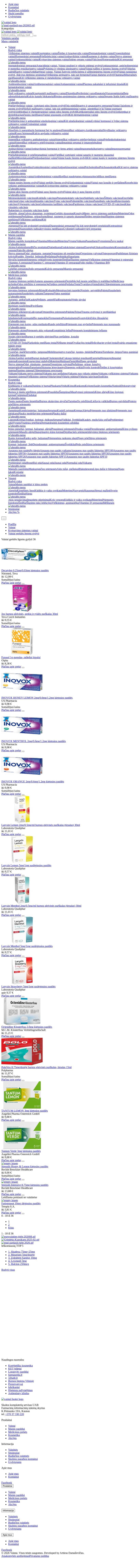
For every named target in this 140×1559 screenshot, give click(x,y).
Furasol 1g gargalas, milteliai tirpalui (20, 657)
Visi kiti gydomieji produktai (34, 225)
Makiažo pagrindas (18, 469)
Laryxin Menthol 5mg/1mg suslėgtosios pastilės (27, 946)
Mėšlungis (108, 502)
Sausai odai (48, 462)
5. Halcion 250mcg (18, 1264)
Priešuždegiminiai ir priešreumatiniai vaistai (31, 154)
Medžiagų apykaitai (86, 361)
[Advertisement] (27, 1292)
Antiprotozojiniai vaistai (21, 176)
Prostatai (25, 367)
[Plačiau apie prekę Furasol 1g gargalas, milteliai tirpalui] (22, 654)
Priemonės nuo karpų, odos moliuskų (28, 324)
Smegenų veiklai (36, 259)
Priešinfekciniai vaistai (52, 56)
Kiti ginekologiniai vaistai (78, 121)
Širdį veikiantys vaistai (20, 93)
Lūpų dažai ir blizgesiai (105, 469)
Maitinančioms (68, 361)
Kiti (44, 219)
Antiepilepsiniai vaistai (45, 167)
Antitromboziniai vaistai (21, 84)
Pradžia (12, 524)
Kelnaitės (51, 290)
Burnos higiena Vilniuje (21, 1381)
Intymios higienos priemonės (23, 290)
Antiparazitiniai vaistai (27, 59)
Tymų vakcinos (62, 201)
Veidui (64, 385)
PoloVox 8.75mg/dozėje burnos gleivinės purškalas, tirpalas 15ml (36, 1067)
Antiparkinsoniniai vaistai (71, 167)
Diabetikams (54, 247)
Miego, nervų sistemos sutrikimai (100, 213)
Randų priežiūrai (57, 324)
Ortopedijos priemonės (53, 311)
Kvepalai (18, 472)
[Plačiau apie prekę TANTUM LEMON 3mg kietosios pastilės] (22, 1107)
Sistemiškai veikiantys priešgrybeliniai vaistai (79, 139)
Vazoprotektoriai (114, 93)
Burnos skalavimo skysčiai (53, 401)
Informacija (8, 1510)
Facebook (6, 1482)
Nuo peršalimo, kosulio (66, 336)
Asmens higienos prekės (21, 281)
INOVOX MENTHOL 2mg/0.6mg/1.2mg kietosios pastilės (33, 741)
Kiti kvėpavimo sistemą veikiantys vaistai (65, 185)
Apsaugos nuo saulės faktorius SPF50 (47, 453)
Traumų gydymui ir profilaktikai (98, 311)
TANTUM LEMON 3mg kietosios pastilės (24, 1110)
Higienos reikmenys (19, 311)
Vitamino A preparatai (20, 262)
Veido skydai (79, 299)
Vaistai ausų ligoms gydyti (50, 191)
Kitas (11, 1227)
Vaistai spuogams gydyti (56, 114)
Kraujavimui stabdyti (38, 361)
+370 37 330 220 (14, 1414)
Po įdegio (35, 450)
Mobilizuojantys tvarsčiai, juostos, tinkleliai (71, 352)
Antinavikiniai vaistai (75, 56)
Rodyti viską (15, 50)
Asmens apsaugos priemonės (49, 281)
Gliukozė (99, 247)
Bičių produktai (39, 247)
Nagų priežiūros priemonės (92, 438)
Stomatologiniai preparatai (22, 65)
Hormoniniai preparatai (27, 56)
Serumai (57, 419)
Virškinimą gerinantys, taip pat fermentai (68, 74)
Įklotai (42, 290)
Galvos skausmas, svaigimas (39, 213)
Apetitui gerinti (23, 358)
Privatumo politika (39, 1556)
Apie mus (13, 4)
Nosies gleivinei (16, 336)
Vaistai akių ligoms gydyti (22, 191)
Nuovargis (78, 490)
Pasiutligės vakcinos (104, 201)
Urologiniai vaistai (36, 124)
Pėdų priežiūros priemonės (90, 444)
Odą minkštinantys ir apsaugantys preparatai (89, 105)
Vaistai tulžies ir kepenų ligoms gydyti (105, 68)
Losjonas (69, 410)
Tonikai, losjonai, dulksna (39, 419)
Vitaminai (119, 74)
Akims (11, 247)
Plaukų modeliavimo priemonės (35, 413)
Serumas (52, 410)
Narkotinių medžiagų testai (42, 342)
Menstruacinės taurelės (68, 290)
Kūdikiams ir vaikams (20, 385)
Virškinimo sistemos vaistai (22, 53)
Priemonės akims (17, 330)
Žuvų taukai (116, 241)
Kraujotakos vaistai (47, 53)
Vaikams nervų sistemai (30, 373)
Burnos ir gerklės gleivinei (39, 336)
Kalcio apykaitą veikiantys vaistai (51, 133)
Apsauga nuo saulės (19, 450)
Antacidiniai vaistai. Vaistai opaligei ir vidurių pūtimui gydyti (69, 65)
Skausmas (89, 490)
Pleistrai (98, 352)
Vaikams (81, 241)
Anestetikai (14, 167)
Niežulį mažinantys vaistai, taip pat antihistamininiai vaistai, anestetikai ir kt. (63, 108)
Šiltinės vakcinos (113, 198)
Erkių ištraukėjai (99, 318)
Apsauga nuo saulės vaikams (55, 450)
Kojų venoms (57, 499)
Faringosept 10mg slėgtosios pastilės (20, 1203)
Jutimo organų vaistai (80, 59)
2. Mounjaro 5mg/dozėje (21, 1254)
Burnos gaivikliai (119, 401)
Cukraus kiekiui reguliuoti (77, 358)
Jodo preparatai (37, 268)
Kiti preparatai (125, 59)
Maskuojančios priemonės (43, 469)
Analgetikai (26, 167)
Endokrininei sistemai (73, 247)
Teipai (78, 311)
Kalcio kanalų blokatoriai (40, 96)
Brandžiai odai (34, 462)
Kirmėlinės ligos (25, 490)
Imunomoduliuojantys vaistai (95, 148)
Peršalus (69, 284)
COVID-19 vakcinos (113, 204)
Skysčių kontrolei (17, 259)
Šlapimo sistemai (80, 259)
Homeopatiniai (110, 59)
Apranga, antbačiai (18, 299)
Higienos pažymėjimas (20, 1390)
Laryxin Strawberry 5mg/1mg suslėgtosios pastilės (28, 986)
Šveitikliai (70, 444)
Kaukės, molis (90, 419)
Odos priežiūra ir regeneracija (33, 284)
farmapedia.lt (15, 1374)
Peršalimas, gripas (31, 216)
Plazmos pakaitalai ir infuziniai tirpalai (103, 84)
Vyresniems (104, 241)
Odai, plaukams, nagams (37, 253)
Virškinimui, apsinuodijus (65, 502)
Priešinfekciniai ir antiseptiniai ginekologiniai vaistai (36, 121)
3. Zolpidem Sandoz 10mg (22, 1257)
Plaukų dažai (59, 413)
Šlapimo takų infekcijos (39, 502)
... (4, 518)
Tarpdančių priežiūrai (79, 401)
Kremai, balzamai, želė (20, 444)
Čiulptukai (21, 395)
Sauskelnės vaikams (32, 293)
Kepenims (120, 247)
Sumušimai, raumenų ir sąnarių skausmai (63, 216)
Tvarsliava (86, 284)
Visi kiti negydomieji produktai (91, 225)
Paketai (105, 290)
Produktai (7, 1486)
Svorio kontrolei (53, 259)
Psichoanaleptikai (109, 167)
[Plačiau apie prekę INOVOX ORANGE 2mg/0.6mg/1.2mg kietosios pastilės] (22, 778)
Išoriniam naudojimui (19, 305)
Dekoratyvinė (128, 385)
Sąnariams (73, 256)
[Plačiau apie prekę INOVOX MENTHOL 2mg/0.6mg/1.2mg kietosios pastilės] (22, 738)
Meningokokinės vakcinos (22, 198)
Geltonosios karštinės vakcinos (56, 204)
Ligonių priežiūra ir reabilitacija (96, 281)
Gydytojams (14, 16)
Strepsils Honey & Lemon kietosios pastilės (24, 1166)
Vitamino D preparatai (67, 262)
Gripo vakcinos (26, 201)
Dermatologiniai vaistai (101, 53)
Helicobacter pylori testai (104, 342)
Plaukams (56, 385)
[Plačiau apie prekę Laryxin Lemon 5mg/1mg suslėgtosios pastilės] (22, 862)
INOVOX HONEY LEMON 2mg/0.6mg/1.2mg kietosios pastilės (37, 697)
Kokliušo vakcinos (47, 198)
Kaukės (33, 299)
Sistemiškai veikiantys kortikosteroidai (82, 130)
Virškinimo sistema (37, 376)
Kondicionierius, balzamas (33, 410)
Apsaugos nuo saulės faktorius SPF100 (92, 450)
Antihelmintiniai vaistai (46, 176)
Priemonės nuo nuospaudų (106, 324)
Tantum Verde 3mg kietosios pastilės (21, 1151)
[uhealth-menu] (17, 62)
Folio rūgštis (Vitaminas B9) (94, 262)
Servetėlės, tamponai (36, 352)
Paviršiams (37, 305)
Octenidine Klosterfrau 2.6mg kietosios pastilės (26, 1026)
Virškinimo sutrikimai (30, 219)
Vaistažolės (98, 284)
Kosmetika (14, 379)
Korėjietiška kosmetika (20, 1365)
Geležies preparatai (18, 268)
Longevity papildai (18, 1371)
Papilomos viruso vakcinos (87, 204)
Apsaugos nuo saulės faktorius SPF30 (88, 453)
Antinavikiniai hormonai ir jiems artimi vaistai (55, 148)
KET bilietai (15, 1368)
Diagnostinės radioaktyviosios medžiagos (41, 228)
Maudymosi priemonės (82, 392)
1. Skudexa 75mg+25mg (21, 1251)
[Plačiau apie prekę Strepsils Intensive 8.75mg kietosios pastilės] (9, 1181)
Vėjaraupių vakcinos (29, 204)
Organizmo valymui (91, 253)
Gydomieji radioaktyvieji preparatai (82, 228)
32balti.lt (13, 1377)
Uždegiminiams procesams (118, 284)
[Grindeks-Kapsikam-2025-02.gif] (20, 1239)
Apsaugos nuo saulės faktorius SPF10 (86, 456)
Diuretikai (71, 93)
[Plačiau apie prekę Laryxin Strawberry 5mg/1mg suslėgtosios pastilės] (22, 983)
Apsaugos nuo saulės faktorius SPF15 (46, 456)
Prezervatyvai (15, 1384)
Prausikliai (53, 392)
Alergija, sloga (16, 213)
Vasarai (12, 478)
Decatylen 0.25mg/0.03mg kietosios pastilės (25, 570)
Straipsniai (13, 509)
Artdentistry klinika (18, 1393)
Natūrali (116, 385)
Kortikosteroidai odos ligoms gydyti (95, 111)
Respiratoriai (65, 299)
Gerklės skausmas (64, 213)
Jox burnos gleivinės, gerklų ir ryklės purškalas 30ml (29, 613)
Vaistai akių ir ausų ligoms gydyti (82, 191)
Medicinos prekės (17, 275)
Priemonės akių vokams (39, 330)
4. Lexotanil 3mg (17, 1260)
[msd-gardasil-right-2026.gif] (17, 1242)
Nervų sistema (16, 364)
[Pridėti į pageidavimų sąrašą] (23, 583)
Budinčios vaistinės (18, 10)
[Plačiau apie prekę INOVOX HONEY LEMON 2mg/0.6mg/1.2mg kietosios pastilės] (22, 694)
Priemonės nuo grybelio (79, 324)
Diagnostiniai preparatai (62, 225)
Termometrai (55, 318)
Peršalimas (51, 256)
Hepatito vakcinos (44, 201)
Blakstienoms (86, 469)
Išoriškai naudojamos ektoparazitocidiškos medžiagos (87, 176)
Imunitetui (109, 247)
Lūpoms (12, 419)
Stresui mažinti (102, 490)
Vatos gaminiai (62, 293)
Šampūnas (64, 392)
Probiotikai (62, 256)
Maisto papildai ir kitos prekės (31, 484)
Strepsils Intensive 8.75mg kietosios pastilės (24, 1184)
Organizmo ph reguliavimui (65, 253)
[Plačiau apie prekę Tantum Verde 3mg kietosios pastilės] (22, 1148)
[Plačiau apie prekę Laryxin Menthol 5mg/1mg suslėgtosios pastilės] (22, 943)
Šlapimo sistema (24, 370)
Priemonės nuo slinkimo (103, 410)
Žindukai (32, 395)
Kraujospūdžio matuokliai (35, 318)
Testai (77, 284)
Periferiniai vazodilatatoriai (91, 93)
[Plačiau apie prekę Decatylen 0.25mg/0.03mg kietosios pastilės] (22, 567)
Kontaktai (13, 7)
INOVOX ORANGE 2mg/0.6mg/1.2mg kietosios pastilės (32, 781)
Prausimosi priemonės (63, 429)
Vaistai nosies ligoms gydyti (23, 182)
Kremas (78, 410)
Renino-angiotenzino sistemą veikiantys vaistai (79, 96)
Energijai (89, 247)
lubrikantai (14, 1387)
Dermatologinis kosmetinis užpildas (60, 422)
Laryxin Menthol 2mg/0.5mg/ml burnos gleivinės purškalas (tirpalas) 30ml (41, 905)
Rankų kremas (16, 438)
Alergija (12, 490)
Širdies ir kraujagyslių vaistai (73, 53)
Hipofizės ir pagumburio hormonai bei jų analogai (35, 130)
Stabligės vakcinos (94, 198)
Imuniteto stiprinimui (38, 499)
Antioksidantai (23, 247)
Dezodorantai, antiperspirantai (106, 429)
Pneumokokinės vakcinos (70, 198)
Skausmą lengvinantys (53, 367)
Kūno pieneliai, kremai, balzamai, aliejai (29, 429)
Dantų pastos (15, 401)
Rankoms (80, 385)
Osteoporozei (109, 253)
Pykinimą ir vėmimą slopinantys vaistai (64, 68)
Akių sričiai (104, 419)
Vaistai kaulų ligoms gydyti (72, 158)
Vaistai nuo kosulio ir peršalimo (108, 182)
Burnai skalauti (40, 358)
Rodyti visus (8, 1269)
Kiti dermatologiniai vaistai (83, 114)
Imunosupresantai (120, 148)
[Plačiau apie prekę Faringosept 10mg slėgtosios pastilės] (9, 1200)
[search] (35, 35)
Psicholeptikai (92, 167)
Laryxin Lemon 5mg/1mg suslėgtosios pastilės (26, 865)
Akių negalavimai (17, 499)
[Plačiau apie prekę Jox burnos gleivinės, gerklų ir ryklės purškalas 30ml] (22, 610)
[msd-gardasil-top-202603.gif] (18, 25)
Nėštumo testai (64, 342)
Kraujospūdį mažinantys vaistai (49, 93)
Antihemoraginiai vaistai (47, 84)
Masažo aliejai (27, 432)
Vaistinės (13, 1449)
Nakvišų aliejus (25, 250)
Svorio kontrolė (91, 367)
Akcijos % (13, 512)
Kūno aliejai (101, 392)
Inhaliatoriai (14, 318)
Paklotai (70, 311)
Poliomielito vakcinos (82, 201)
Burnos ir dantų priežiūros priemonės (28, 392)
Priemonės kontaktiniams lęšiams (89, 330)
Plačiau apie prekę (11, 582)
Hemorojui (106, 358)
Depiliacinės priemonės (76, 432)
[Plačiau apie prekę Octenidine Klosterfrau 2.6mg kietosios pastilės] (22, 1023)
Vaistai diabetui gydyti (102, 74)
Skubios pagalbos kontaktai (23, 1459)
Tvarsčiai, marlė (16, 352)
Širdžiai (66, 259)
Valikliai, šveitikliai (72, 419)
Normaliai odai (75, 462)
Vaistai (11, 47)
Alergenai (13, 225)
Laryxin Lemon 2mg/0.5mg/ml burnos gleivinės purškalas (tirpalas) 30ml (40, 825)
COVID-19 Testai (18, 342)
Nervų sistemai (16, 253)
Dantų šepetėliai (30, 401)
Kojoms (89, 385)
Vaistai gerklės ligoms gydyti (53, 182)
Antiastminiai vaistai (80, 182)
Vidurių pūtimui (70, 376)
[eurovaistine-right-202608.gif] (18, 1236)
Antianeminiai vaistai (71, 84)
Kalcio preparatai (54, 268)
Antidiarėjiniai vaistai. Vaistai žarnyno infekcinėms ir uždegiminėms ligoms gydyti (74, 71)
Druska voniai (82, 429)
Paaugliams (92, 241)
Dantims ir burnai (41, 385)
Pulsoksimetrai (70, 318)
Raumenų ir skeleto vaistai (101, 56)
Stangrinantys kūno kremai (49, 432)
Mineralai (53, 241)
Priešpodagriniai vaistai (44, 158)
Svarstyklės (84, 318)
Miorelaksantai (24, 158)
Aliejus (86, 410)
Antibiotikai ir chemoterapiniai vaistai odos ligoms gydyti (45, 111)
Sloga (29, 493)
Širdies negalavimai (95, 216)
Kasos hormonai (24, 133)
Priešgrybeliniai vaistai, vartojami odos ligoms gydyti (36, 105)
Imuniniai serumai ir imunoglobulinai (82, 142)
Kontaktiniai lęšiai (62, 330)
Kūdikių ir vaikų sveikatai (48, 490)
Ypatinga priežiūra (31, 422)
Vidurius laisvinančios (90, 376)
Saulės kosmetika (103, 385)
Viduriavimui (54, 376)
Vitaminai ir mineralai (121, 259)
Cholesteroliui (55, 358)
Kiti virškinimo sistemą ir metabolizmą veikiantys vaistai (50, 77)
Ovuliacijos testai (81, 342)
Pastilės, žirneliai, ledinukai (30, 256)
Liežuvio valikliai (100, 401)
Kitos (105, 376)
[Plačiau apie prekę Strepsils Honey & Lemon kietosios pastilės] (9, 1163)
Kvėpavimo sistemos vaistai (54, 59)
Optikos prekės (57, 284)
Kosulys (78, 213)
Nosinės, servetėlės (90, 290)
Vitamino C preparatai (43, 262)
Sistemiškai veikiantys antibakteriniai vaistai (31, 139)
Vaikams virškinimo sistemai (113, 373)
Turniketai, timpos (112, 352)
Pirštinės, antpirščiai (47, 299)
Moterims (123, 213)
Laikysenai (35, 311)
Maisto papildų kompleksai (22, 241)
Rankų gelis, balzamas (36, 438)
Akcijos (12, 1438)
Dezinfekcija (72, 281)
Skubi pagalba (16, 13)
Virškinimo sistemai (99, 259)
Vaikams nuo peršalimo (55, 373)
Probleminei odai (17, 462)
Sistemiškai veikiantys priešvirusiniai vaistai (38, 142)
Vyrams (72, 241)
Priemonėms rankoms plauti (63, 438)
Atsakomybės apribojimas (15, 1556)
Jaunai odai (60, 462)
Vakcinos (97, 59)
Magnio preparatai (73, 268)
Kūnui (71, 385)
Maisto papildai (16, 235)
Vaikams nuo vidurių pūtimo (83, 373)
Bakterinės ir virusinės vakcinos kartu (28, 210)
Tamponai (48, 293)
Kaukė (60, 410)
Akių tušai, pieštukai (68, 469)
